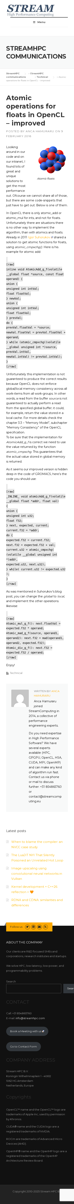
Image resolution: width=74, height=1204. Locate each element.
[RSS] (45, 926)
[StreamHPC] (31, 10)
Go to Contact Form (23, 1046)
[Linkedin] (33, 926)
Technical (16, 673)
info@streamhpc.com (30, 1018)
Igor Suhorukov (39, 237)
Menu (41, 22)
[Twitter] (27, 926)
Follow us (16, 926)
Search (11, 981)
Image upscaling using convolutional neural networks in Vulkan (36, 873)
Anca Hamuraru (40, 131)
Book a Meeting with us (25, 1031)
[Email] (39, 926)
